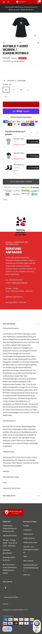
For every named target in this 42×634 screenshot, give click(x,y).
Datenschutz (28, 534)
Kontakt (26, 526)
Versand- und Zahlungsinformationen (31, 549)
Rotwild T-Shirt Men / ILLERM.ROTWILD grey (19, 139)
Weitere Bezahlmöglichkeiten (21, 117)
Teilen (5, 199)
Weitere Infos (9, 496)
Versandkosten (19, 61)
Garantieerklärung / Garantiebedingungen (30, 568)
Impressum (27, 530)
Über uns (26, 575)
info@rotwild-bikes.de (19, 283)
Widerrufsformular (30, 542)
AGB (25, 556)
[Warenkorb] (38, 2)
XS (6, 90)
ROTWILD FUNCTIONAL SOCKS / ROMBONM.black (19, 165)
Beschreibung (9, 324)
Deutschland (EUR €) (11, 597)
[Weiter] (38, 42)
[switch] (37, 630)
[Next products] (36, 132)
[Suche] (8, 2)
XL (6, 96)
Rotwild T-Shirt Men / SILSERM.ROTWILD (19, 153)
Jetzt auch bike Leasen (21, 182)
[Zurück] (4, 42)
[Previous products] (31, 132)
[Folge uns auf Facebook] (5, 588)
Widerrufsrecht (29, 538)
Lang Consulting (18, 610)
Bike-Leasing (28, 561)
